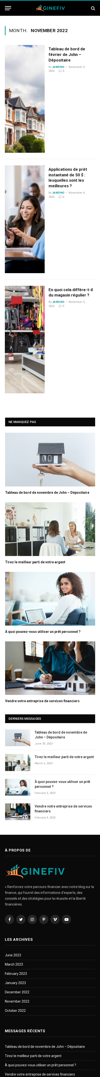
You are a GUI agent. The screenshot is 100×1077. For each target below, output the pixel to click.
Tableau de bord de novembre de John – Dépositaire (47, 492)
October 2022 (15, 1011)
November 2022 (17, 1001)
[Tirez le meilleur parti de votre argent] (50, 529)
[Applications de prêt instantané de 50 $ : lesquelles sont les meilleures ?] (25, 219)
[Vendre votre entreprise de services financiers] (50, 668)
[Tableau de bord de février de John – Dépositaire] (25, 99)
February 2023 (16, 974)
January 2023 (15, 983)
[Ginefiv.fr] (50, 8)
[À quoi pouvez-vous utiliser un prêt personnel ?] (50, 599)
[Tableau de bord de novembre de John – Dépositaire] (50, 459)
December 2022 (17, 992)
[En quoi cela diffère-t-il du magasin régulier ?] (25, 340)
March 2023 (14, 964)
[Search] (92, 8)
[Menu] (8, 8)
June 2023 (13, 955)
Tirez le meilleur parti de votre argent (35, 562)
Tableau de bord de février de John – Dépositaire (67, 54)
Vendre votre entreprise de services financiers (42, 701)
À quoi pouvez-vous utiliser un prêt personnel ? (43, 632)
